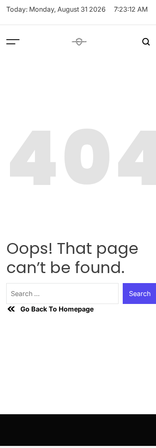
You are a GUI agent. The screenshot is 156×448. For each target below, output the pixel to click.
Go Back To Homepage (57, 309)
